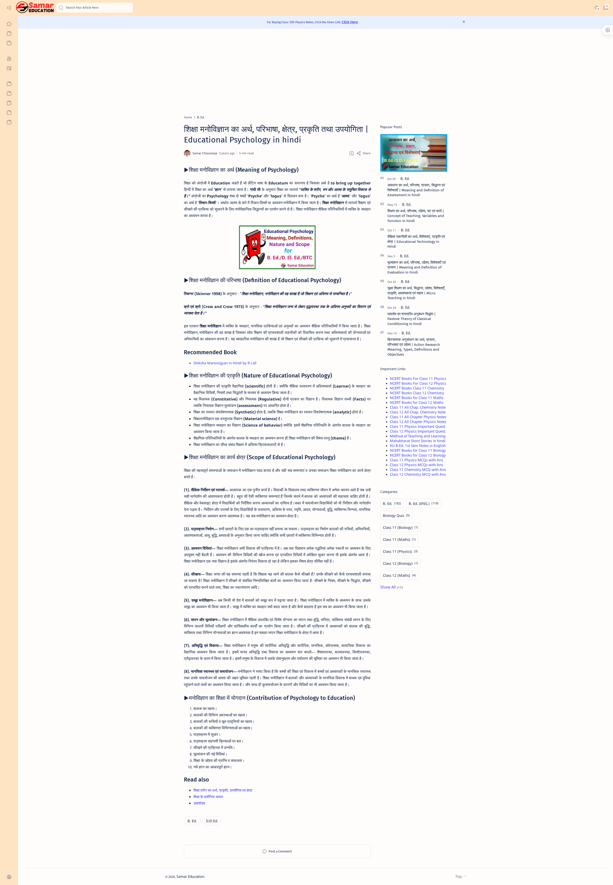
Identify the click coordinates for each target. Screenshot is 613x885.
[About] (9, 58)
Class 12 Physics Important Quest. (418, 431)
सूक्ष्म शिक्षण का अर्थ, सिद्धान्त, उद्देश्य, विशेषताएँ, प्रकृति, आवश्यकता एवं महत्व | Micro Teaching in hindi (416, 293)
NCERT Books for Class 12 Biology (418, 455)
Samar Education (190, 876)
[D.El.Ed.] (212, 820)
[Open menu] (9, 8)
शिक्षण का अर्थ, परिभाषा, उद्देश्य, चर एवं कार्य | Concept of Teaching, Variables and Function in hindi (415, 216)
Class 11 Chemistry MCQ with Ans (418, 469)
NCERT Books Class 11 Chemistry (417, 388)
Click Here (350, 22)
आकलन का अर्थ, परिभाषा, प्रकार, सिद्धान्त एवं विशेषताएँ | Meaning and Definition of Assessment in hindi (416, 190)
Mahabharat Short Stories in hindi (417, 440)
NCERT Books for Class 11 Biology (418, 450)
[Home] (9, 24)
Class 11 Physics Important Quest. (418, 426)
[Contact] (9, 68)
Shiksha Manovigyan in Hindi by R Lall (224, 362)
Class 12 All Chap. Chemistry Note (418, 412)
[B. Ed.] (192, 820)
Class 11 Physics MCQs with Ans (416, 459)
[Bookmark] (605, 8)
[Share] (363, 153)
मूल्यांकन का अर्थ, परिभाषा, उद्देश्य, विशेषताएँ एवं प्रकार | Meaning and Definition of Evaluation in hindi (416, 267)
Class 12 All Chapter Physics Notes (418, 421)
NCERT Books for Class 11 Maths (416, 397)
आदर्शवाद (199, 803)
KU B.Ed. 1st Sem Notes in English (418, 445)
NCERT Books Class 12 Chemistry (417, 392)
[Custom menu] (9, 84)
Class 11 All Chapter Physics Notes (418, 416)
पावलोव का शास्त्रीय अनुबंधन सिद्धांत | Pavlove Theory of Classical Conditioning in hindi (411, 319)
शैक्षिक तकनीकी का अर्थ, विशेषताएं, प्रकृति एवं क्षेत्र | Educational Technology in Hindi (416, 241)
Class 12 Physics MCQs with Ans (416, 464)
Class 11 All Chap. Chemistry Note (418, 407)
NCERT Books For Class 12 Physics (418, 383)
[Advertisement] (309, 71)
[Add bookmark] (351, 153)
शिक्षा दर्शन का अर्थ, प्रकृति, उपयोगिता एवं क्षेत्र (222, 790)
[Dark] (596, 8)
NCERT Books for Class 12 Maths (416, 402)
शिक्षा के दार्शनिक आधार (208, 796)
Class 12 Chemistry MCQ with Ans (418, 474)
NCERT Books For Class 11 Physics (418, 378)
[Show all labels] (391, 587)
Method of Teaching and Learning (417, 436)
